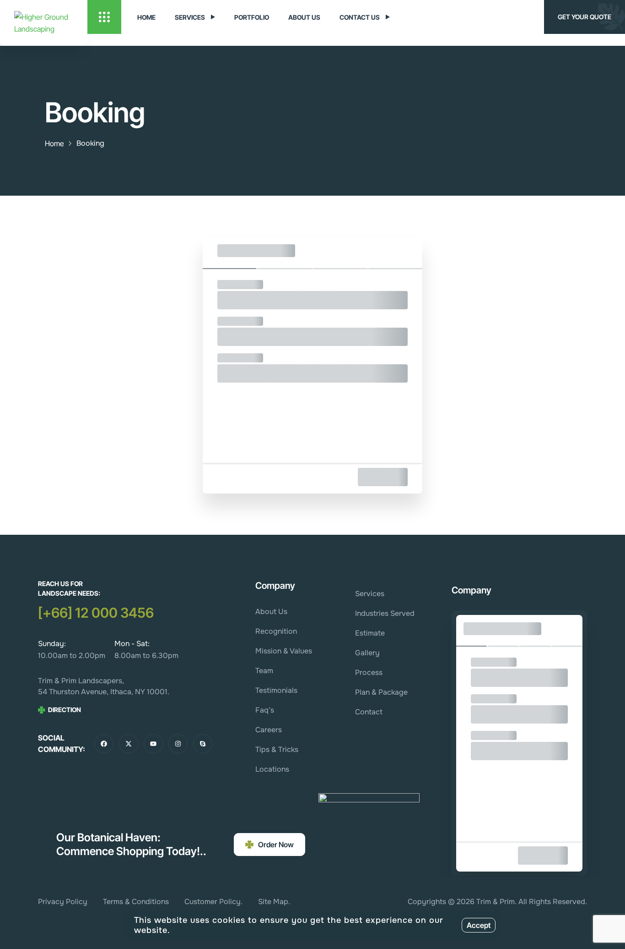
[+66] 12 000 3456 (96, 612)
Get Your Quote (584, 17)
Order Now (276, 844)
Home (54, 143)
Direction (64, 709)
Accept (478, 925)
